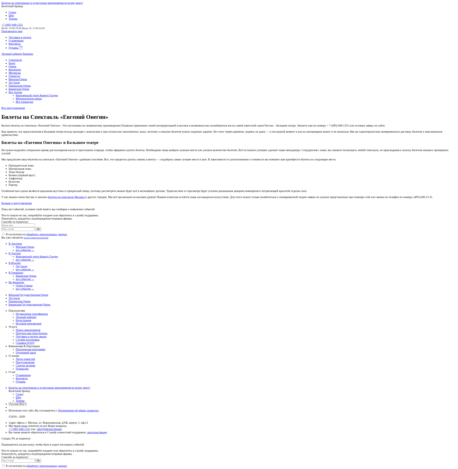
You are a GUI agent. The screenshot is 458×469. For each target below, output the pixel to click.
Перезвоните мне (12, 31)
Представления (25, 362)
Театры (13, 18)
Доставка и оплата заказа (31, 336)
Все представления (13, 107)
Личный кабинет (12, 53)
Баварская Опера (19, 89)
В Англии (15, 253)
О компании (16, 40)
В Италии (15, 263)
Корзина (28, 53)
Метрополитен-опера (29, 98)
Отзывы (16, 47)
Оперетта (14, 76)
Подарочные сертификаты (32, 313)
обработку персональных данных (46, 234)
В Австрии (15, 243)
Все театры (15, 92)
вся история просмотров (36, 237)
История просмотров (28, 323)
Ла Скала (14, 82)
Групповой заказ (26, 352)
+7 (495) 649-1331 (19, 429)
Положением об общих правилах (78, 410)
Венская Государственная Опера (28, 294)
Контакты (15, 43)
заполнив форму (97, 432)
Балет (12, 63)
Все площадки (24, 101)
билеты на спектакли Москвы (66, 197)
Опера (12, 66)
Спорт (12, 12)
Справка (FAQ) (25, 342)
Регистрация (23, 320)
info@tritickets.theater (49, 429)
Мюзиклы (15, 72)
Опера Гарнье (24, 285)
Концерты (15, 69)
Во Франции (16, 282)
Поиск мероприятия (28, 330)
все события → (25, 250)
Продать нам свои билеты (31, 333)
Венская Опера (18, 79)
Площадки (22, 368)
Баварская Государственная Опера (29, 304)
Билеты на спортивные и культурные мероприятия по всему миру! (42, 2)
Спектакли (15, 59)
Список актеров (25, 365)
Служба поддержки (28, 339)
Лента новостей (25, 359)
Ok (38, 229)
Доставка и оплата (20, 37)
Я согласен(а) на (36, 234)
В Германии (16, 272)
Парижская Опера (20, 85)
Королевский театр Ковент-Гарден (37, 95)
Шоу (11, 15)
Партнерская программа (30, 349)
